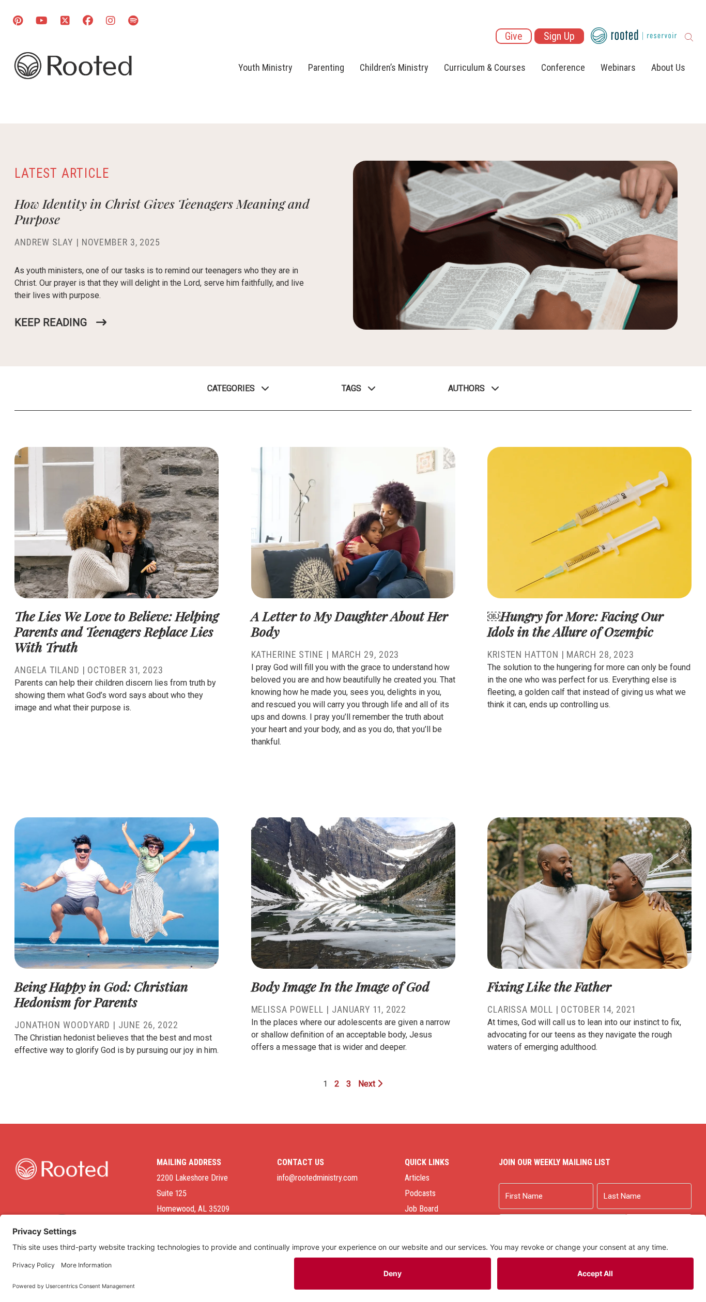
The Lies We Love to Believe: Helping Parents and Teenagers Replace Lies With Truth (116, 631)
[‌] (65, 21)
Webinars (618, 67)
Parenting (326, 67)
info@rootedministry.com (317, 1178)
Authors (466, 388)
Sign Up (559, 36)
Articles (417, 1178)
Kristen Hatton (523, 654)
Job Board (421, 1209)
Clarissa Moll (520, 1009)
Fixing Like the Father (549, 986)
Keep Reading (50, 322)
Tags (351, 388)
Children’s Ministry (394, 67)
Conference (563, 67)
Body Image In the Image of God (340, 986)
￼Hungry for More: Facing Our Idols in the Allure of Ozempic (575, 623)
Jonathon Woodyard (62, 1024)
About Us (668, 67)
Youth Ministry (265, 67)
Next (367, 1084)
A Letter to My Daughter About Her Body (349, 623)
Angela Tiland (47, 669)
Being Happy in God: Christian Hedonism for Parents (101, 994)
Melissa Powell (287, 1009)
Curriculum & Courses (485, 67)
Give (514, 36)
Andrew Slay (43, 242)
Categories (231, 388)
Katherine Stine (287, 654)
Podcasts (420, 1193)
